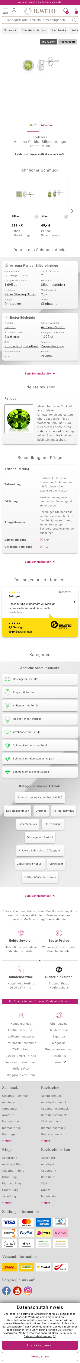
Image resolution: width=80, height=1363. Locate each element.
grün (8, 356)
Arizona (47, 356)
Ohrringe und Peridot (40, 837)
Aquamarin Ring (13, 1171)
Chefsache (49, 304)
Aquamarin (48, 1171)
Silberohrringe (52, 824)
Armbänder (9, 1109)
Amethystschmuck (54, 1102)
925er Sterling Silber (20, 294)
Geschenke (58, 30)
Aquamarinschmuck (55, 1109)
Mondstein (48, 1196)
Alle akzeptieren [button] (40, 1345)
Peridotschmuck (63, 811)
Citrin (45, 1184)
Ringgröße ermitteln (21, 1075)
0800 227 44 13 (21, 988)
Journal (57, 1062)
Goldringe (9, 1134)
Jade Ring (9, 1196)
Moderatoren (59, 1030)
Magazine (59, 1043)
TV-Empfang (20, 1050)
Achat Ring (9, 1158)
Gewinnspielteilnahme (21, 1043)
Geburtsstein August (29, 864)
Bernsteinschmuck (54, 1115)
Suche (74, 20)
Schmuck (10, 30)
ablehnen (19, 1330)
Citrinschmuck (51, 1122)
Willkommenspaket (21, 1037)
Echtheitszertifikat (21, 1030)
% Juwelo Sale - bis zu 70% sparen (40, 851)
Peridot (10, 327)
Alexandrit (48, 1158)
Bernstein (47, 1177)
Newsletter (59, 1056)
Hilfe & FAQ (21, 1069)
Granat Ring (10, 1190)
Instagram (28, 1290)
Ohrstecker (12, 304)
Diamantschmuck (53, 1128)
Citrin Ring (9, 1177)
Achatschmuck (51, 1096)
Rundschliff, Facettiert (21, 346)
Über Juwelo (59, 1024)
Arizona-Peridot (53, 327)
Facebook (6, 1290)
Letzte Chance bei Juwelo (40, 877)
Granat (46, 1190)
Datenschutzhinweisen (38, 1336)
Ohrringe (41, 811)
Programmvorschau (59, 1050)
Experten (59, 1037)
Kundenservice (21, 1024)
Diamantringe (11, 1128)
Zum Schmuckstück (38, 374)
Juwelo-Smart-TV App (21, 1056)
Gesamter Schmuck (15, 1096)
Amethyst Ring (12, 1164)
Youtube (17, 1290)
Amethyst (47, 1164)
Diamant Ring (11, 1184)
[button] (5, 10)
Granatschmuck (52, 1134)
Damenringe (10, 1122)
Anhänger (8, 1102)
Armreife (8, 1115)
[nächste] (71, 211)
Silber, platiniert (53, 285)
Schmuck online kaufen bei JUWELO (40, 798)
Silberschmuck (28, 824)
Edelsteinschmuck (34, 30)
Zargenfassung (52, 346)
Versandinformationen (20, 1062)
